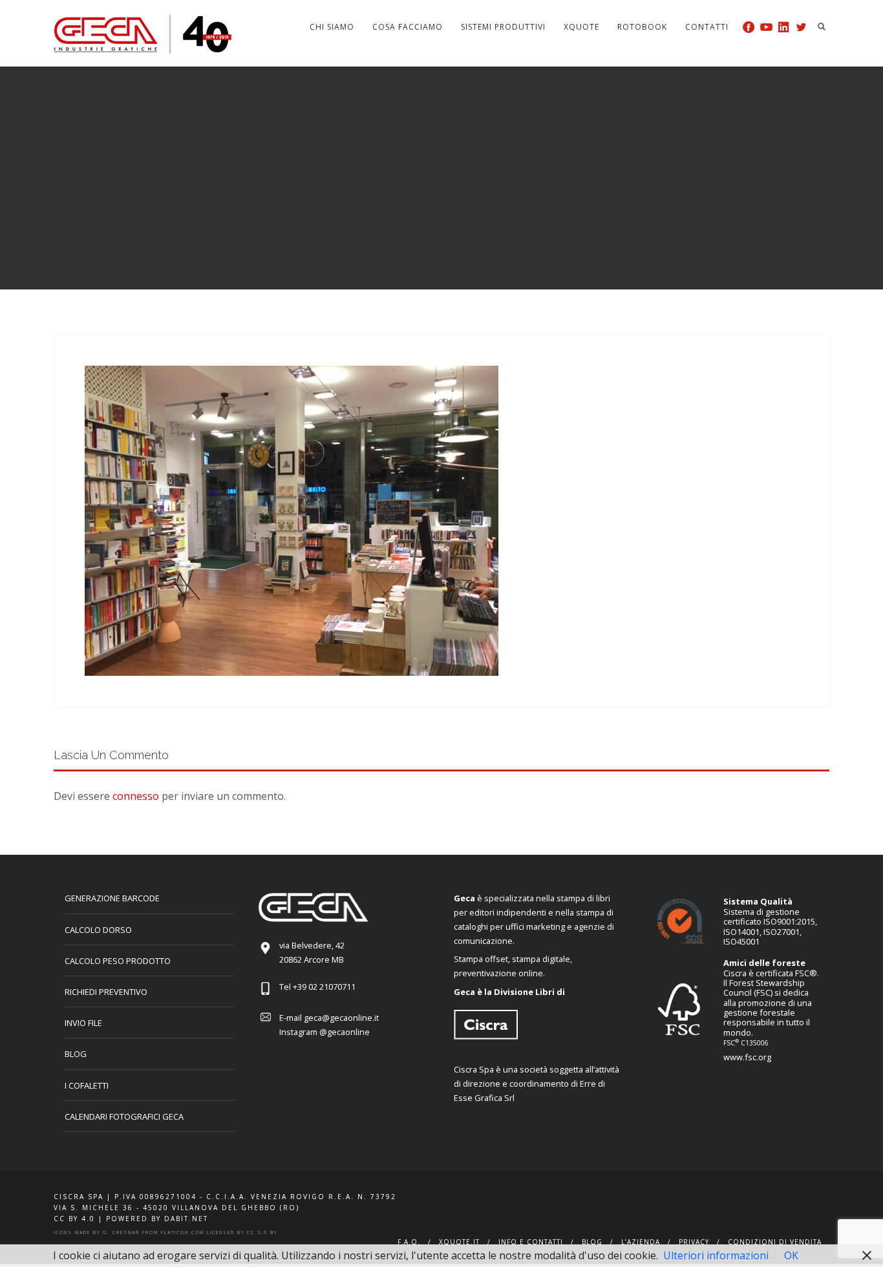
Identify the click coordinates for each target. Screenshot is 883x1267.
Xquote (581, 26)
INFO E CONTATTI (530, 1241)
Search (821, 26)
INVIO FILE (83, 1023)
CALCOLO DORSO (98, 930)
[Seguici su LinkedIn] (784, 27)
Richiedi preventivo (106, 992)
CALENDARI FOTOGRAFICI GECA (124, 1116)
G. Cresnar (121, 1232)
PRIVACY (694, 1241)
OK (791, 1255)
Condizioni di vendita (775, 1241)
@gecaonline (344, 1032)
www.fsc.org (747, 1057)
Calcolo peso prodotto (118, 961)
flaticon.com (182, 1232)
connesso (135, 796)
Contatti (707, 26)
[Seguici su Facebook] (749, 27)
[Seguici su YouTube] (766, 27)
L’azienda (640, 1241)
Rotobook (642, 26)
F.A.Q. (409, 1241)
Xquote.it (459, 1241)
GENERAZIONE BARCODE (112, 898)
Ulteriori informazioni (716, 1255)
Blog (76, 1054)
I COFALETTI (87, 1085)
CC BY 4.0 (74, 1218)
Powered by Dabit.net (157, 1218)
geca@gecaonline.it (341, 1017)
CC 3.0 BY (262, 1232)
